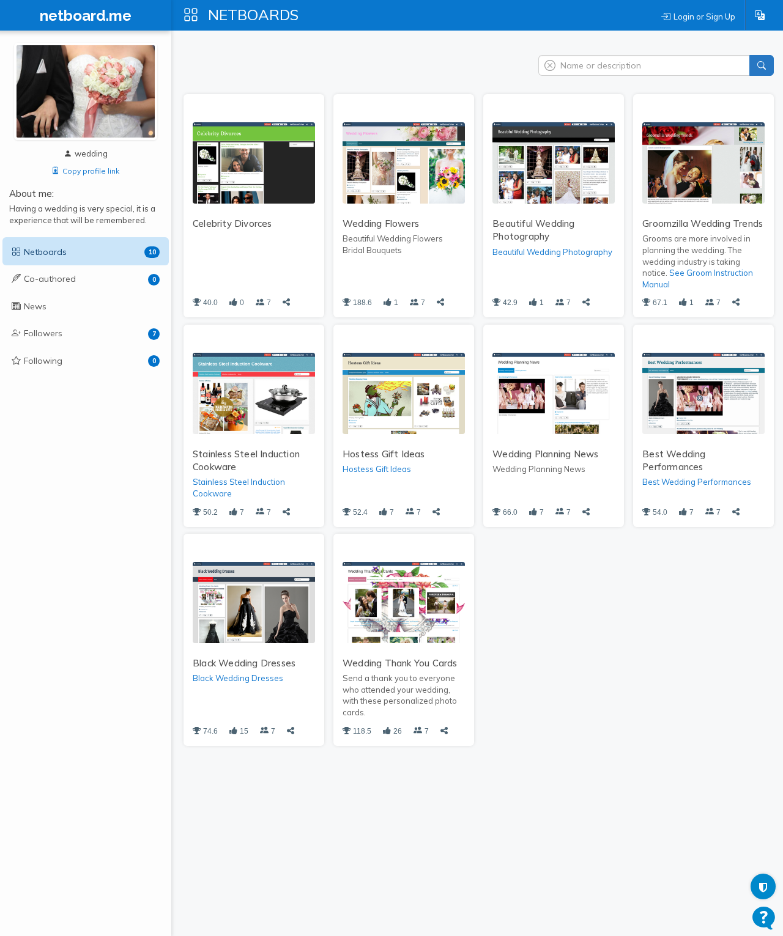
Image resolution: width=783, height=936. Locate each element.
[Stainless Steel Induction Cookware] (254, 392)
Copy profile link (90, 170)
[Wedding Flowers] (404, 162)
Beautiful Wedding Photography (552, 252)
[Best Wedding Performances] (703, 392)
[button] (760, 15)
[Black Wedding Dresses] (254, 601)
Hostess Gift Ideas (384, 454)
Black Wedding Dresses (244, 663)
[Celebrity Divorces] (254, 162)
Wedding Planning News (545, 454)
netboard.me (86, 15)
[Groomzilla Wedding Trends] (703, 162)
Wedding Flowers (381, 223)
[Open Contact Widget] (764, 918)
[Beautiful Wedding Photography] (553, 162)
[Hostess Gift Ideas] (404, 392)
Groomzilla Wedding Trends (702, 223)
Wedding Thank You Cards (400, 663)
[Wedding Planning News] (553, 392)
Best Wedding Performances (696, 482)
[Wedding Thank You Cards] (404, 601)
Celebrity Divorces (232, 223)
